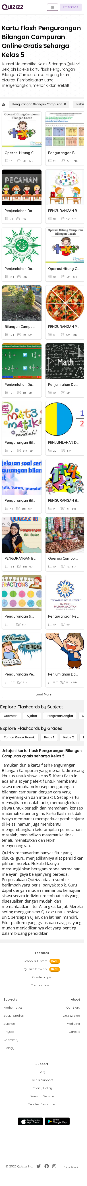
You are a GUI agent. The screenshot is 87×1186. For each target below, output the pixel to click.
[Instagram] (54, 1166)
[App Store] (30, 1121)
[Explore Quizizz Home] (12, 7)
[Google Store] (57, 1121)
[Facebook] (46, 1166)
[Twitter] (38, 1166)
